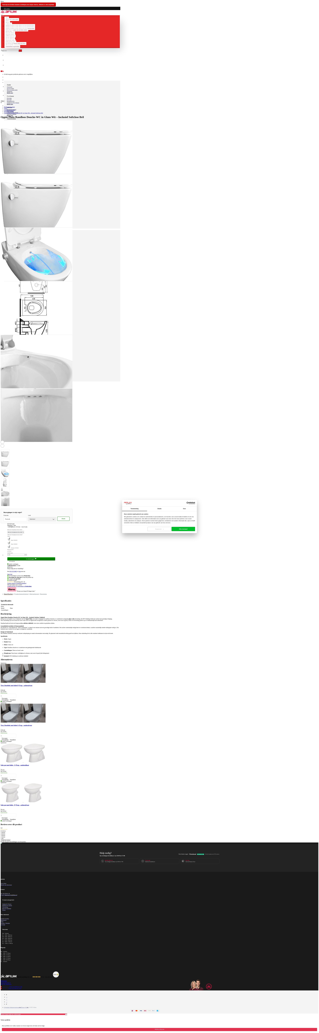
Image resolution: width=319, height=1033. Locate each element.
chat (20, 571)
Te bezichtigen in (23, 586)
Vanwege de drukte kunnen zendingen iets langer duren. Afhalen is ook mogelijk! (28, 4)
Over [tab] (184, 508)
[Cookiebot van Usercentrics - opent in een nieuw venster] (188, 503)
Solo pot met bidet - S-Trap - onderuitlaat (15, 765)
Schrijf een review (5, 840)
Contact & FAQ (11, 586)
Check (63, 518)
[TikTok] (6, 1004)
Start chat (9, 574)
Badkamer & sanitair (9, 107)
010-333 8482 (13, 571)
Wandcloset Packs (8, 111)
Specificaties (8, 594)
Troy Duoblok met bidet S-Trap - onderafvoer (16, 725)
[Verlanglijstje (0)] (1, 102)
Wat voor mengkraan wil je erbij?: (14, 529)
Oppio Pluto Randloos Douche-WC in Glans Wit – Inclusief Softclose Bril (23, 113)
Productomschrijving (21, 594)
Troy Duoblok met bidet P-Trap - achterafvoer (16, 685)
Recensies (43, 594)
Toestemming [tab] (134, 508)
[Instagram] (6, 997)
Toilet (5, 108)
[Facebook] (6, 994)
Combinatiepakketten (9, 110)
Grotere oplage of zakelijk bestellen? (16, 583)
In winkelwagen (30, 559)
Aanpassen (158, 529)
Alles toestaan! (183, 529)
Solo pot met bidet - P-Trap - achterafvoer (15, 805)
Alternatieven (33, 594)
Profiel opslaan (159, 1029)
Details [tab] (160, 508)
